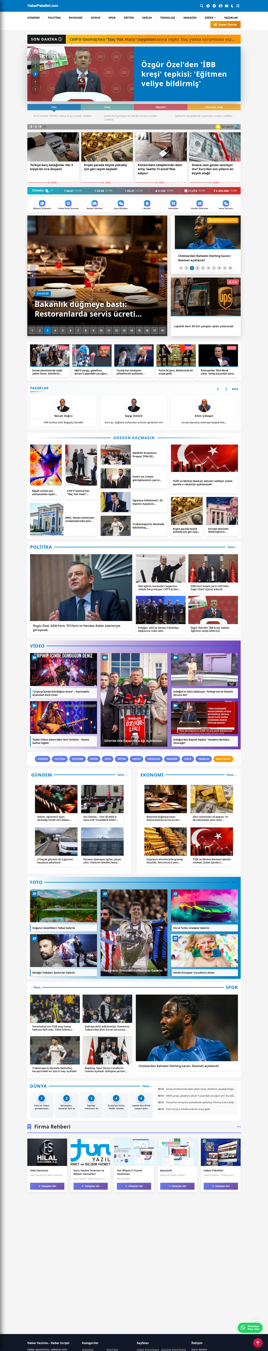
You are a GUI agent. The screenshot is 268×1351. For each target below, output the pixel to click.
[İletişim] (226, 6)
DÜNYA (95, 17)
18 (162, 330)
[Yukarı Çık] (258, 1342)
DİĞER (209, 17)
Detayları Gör (48, 1186)
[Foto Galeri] (220, 6)
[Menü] (238, 6)
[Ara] (202, 6)
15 (139, 330)
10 (101, 330)
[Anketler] (208, 6)
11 (108, 330)
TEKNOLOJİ (167, 17)
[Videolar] (214, 6)
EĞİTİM (129, 17)
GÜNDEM (33, 17)
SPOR (112, 17)
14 (131, 330)
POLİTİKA (54, 17)
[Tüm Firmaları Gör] (239, 1127)
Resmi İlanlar (228, 24)
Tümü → (233, 547)
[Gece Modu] (232, 6)
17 (154, 330)
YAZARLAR (231, 17)
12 (116, 330)
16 (147, 330)
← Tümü (35, 987)
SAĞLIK (147, 17)
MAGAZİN (190, 17)
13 (124, 330)
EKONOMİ (75, 17)
